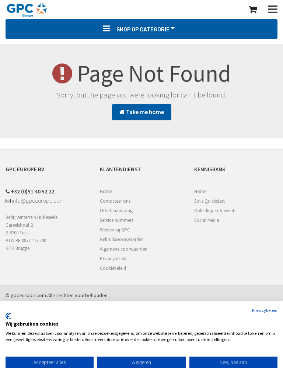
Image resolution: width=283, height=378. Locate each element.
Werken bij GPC (115, 230)
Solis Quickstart (209, 201)
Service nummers (116, 220)
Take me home (144, 112)
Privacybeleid (113, 258)
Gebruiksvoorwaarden (122, 239)
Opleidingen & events (215, 210)
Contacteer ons (115, 201)
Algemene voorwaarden (123, 249)
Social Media (206, 220)
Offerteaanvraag (116, 210)
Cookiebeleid (113, 268)
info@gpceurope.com (37, 200)
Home (106, 191)
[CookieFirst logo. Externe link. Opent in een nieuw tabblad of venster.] (8, 316)
